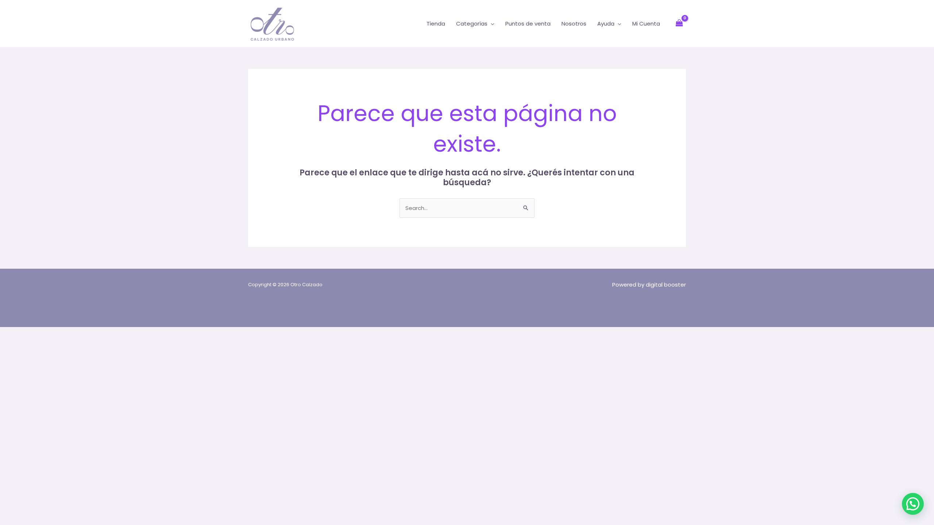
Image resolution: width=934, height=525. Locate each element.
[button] (913, 504)
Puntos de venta (528, 23)
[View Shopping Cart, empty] (679, 23)
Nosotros (573, 23)
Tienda (436, 23)
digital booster (666, 284)
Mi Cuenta (646, 23)
